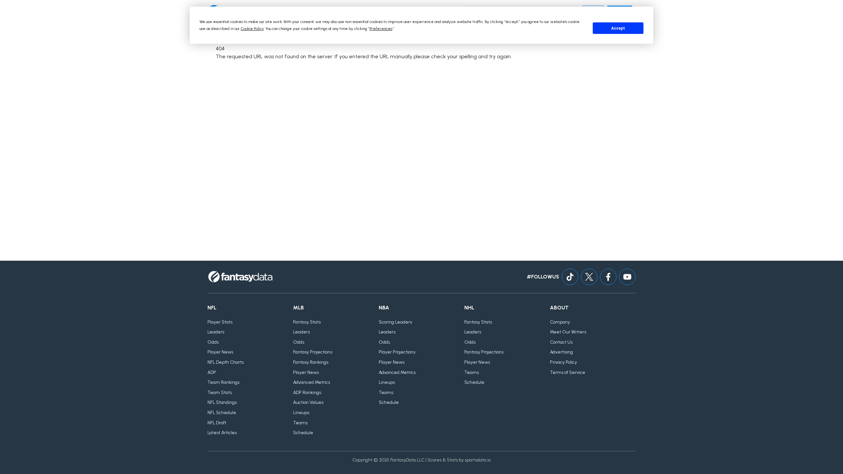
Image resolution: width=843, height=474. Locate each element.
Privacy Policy (563, 362)
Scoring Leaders (395, 322)
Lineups (301, 412)
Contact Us (561, 342)
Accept (618, 28)
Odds (213, 342)
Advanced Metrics (311, 382)
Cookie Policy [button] (252, 28)
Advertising (561, 352)
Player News (220, 352)
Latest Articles (222, 432)
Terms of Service (567, 372)
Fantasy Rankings (310, 362)
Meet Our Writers (568, 332)
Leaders (215, 332)
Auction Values (308, 402)
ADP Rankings (307, 392)
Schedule (303, 432)
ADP (211, 372)
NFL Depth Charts (225, 362)
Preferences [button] (380, 28)
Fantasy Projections (312, 352)
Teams (300, 423)
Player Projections (397, 352)
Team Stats (219, 392)
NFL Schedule (221, 412)
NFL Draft (216, 423)
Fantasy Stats (307, 322)
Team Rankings (223, 382)
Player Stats (219, 322)
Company (560, 322)
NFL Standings (222, 402)
